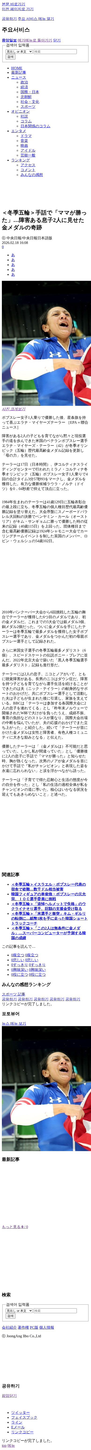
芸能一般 (28, 155)
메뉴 (11, 1445)
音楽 (24, 141)
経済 (24, 87)
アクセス (28, 165)
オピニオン (20, 111)
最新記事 (18, 72)
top (4, 1445)
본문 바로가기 (13, 4)
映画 (24, 145)
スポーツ (28, 107)
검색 (10, 56)
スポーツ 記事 (13, 994)
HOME (16, 68)
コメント (28, 170)
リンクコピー (22, 1432)
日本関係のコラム (35, 126)
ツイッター (20, 1413)
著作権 (23, 1327)
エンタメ (18, 131)
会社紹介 (9, 1327)
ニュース (18, 77)
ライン (16, 1422)
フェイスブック (24, 1417)
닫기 (57, 40)
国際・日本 (30, 92)
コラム (26, 121)
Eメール (18, 1427)
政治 (24, 82)
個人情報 (46, 1327)
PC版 (34, 1327)
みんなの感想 (32, 175)
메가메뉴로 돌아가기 (35, 40)
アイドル (28, 150)
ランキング (20, 160)
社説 (24, 116)
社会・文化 (30, 102)
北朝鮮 (26, 97)
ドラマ (26, 136)
